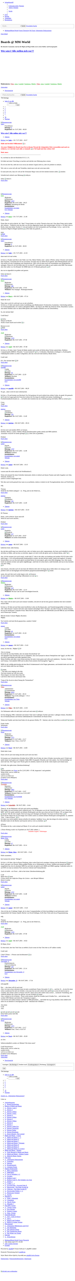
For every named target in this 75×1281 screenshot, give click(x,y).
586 (12, 286)
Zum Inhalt (4, 34)
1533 (12, 338)
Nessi (2, 732)
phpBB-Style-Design (32, 1255)
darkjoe (3, 409)
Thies (12, 84)
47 (12, 843)
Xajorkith (4, 784)
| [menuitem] (17, 1259)
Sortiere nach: (23, 1064)
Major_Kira (4, 838)
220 (12, 967)
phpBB (11, 1249)
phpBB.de (22, 1252)
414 (12, 588)
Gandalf (20, 84)
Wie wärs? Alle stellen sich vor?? (17, 51)
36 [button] (5, 117)
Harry (2, 281)
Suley (2, 124)
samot (2, 444)
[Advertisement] (37, 68)
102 (12, 414)
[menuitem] (16, 6)
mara (16, 84)
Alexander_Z (5, 961)
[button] (9, 101)
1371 (12, 737)
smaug (3, 626)
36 (12, 373)
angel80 (3, 367)
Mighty (33, 84)
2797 (12, 449)
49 (12, 631)
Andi (2, 333)
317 (12, 534)
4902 (12, 789)
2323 (12, 201)
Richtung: (43, 1064)
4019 (12, 692)
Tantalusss (27, 84)
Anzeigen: (5, 1064)
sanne (2, 529)
